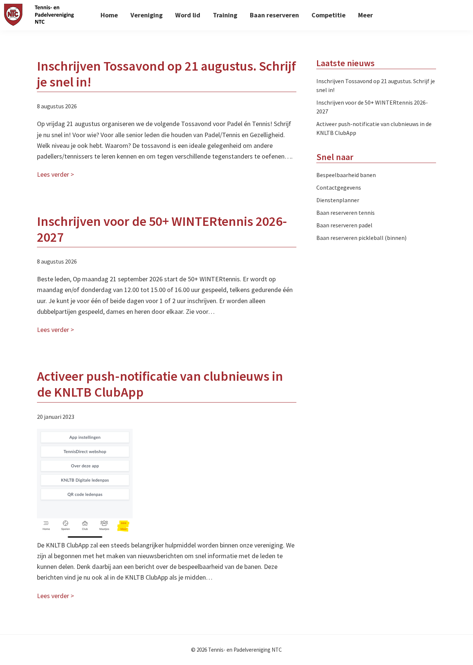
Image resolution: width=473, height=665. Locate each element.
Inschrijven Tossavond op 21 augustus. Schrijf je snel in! (166, 74)
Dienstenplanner (337, 200)
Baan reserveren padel (344, 225)
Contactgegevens (338, 187)
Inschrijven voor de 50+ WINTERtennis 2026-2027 (162, 229)
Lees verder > (55, 174)
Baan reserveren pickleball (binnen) (361, 237)
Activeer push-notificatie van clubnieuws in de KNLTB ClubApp (160, 384)
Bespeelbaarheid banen (346, 175)
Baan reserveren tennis (345, 212)
